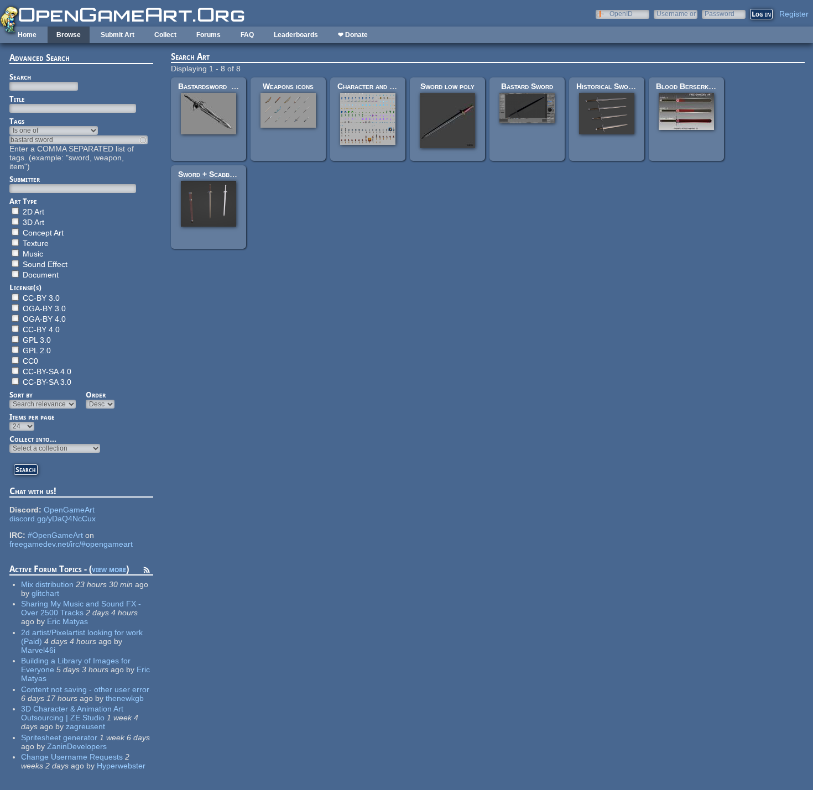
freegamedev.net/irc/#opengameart (71, 544)
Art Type (23, 201)
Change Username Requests (72, 756)
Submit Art (117, 35)
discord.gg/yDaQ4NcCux (52, 518)
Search (20, 76)
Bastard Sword (527, 86)
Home (27, 35)
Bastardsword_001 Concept (226, 86)
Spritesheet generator (59, 737)
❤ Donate (353, 35)
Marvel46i (38, 650)
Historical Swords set (614, 86)
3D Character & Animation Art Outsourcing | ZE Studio (72, 713)
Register (794, 13)
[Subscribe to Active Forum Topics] (146, 571)
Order (96, 394)
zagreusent (85, 726)
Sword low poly (447, 86)
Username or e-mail (676, 13)
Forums (208, 35)
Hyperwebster (121, 765)
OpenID (621, 13)
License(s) (25, 287)
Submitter (24, 179)
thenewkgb (125, 698)
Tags (16, 121)
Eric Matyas (67, 621)
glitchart (45, 593)
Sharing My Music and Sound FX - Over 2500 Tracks (81, 608)
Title (17, 99)
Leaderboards (296, 35)
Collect (165, 35)
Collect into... (32, 439)
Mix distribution (47, 584)
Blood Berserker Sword (698, 86)
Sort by (21, 394)
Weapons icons (288, 86)
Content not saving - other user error (85, 689)
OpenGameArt (69, 509)
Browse (68, 35)
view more (109, 569)
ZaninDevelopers (77, 746)
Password (719, 13)
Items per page (32, 416)
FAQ (247, 35)
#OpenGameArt (55, 535)
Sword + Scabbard (209, 174)
